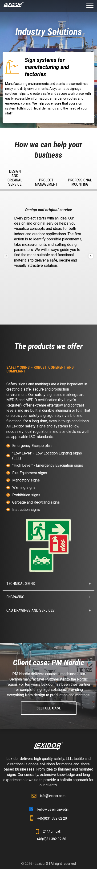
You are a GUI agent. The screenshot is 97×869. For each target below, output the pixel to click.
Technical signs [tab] (20, 583)
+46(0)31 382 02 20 (52, 818)
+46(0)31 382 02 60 (51, 839)
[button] (90, 256)
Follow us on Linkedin (53, 809)
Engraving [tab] (15, 597)
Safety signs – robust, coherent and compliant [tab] (40, 369)
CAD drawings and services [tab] (30, 610)
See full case (48, 708)
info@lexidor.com (52, 796)
